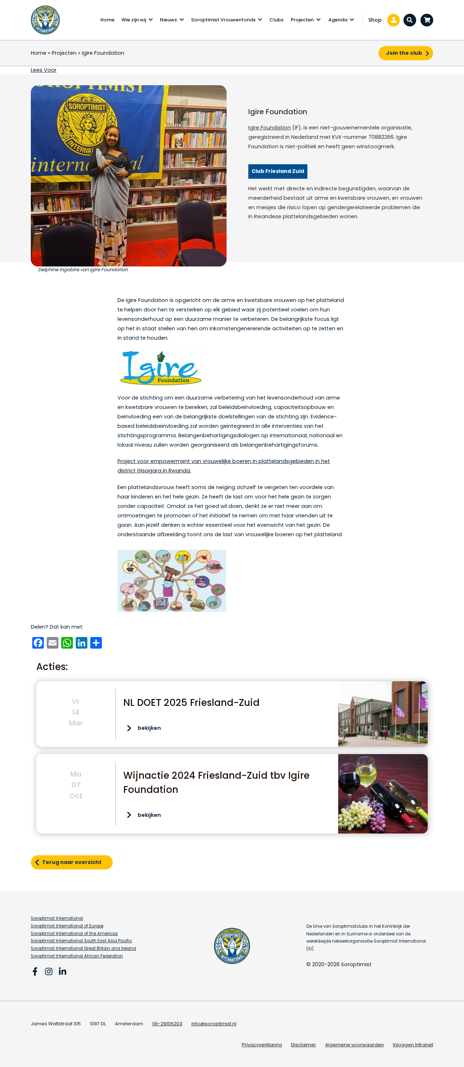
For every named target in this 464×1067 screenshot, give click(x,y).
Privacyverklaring (262, 1045)
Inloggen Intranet (413, 1045)
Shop (375, 20)
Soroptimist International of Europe (67, 926)
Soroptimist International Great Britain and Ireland (83, 948)
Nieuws (168, 19)
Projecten (302, 19)
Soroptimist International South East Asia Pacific (81, 941)
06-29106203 (167, 1024)
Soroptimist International (57, 918)
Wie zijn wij (133, 19)
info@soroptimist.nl (213, 1024)
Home (107, 19)
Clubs (276, 19)
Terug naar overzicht (72, 862)
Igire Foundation (269, 127)
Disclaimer (303, 1045)
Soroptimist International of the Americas (74, 933)
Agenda (337, 19)
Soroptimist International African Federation (77, 956)
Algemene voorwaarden (354, 1045)
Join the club (404, 53)
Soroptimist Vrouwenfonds (223, 19)
